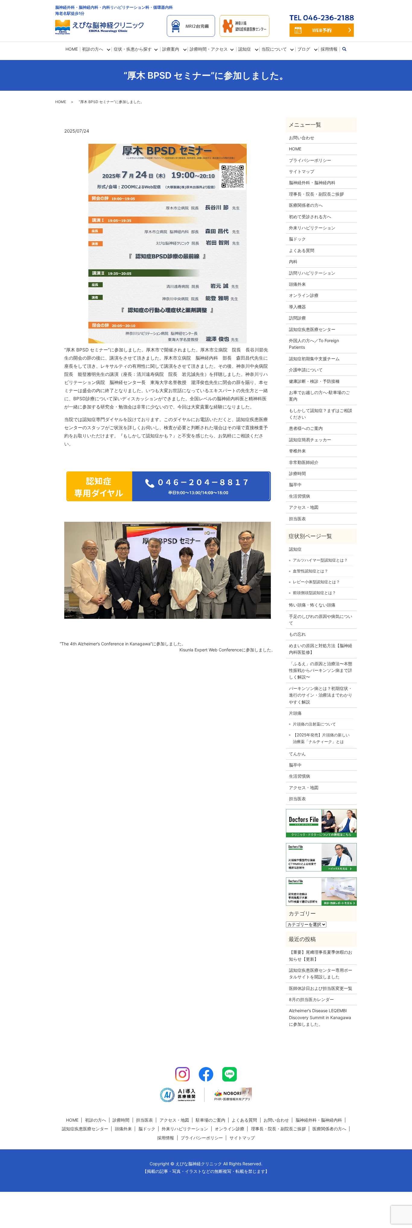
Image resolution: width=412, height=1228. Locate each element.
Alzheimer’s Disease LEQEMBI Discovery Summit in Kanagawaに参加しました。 (320, 1017)
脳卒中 (295, 484)
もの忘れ (297, 634)
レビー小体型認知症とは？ (316, 581)
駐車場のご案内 (210, 1120)
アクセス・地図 (304, 507)
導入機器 (297, 306)
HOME (71, 49)
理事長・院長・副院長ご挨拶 (316, 194)
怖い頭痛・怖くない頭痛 (312, 604)
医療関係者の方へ (306, 205)
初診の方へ (92, 49)
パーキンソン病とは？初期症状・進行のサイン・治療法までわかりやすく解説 (320, 695)
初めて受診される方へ (310, 216)
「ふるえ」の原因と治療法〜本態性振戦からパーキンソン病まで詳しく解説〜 (320, 670)
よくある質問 (301, 250)
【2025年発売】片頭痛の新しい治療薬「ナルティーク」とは (321, 738)
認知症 (295, 549)
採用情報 (329, 49)
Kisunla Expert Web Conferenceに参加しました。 (227, 649)
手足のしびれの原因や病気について (320, 619)
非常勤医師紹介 (304, 462)
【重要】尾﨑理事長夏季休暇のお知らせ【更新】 (320, 955)
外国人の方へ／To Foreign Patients (314, 344)
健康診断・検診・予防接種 (314, 381)
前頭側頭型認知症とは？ (314, 592)
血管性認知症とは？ (310, 570)
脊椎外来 (297, 450)
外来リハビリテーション (312, 227)
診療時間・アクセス (209, 49)
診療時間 (297, 473)
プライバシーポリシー (310, 160)
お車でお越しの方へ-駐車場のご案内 (319, 395)
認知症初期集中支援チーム (314, 358)
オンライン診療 (304, 295)
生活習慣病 (299, 496)
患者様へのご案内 (306, 428)
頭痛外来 (297, 284)
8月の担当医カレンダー (311, 999)
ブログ (303, 49)
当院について (274, 49)
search (348, 49)
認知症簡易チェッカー (310, 439)
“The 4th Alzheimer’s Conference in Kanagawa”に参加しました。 (123, 643)
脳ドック (297, 238)
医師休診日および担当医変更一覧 (320, 988)
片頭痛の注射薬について (314, 724)
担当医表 (297, 518)
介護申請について (306, 369)
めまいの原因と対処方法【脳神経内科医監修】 (320, 649)
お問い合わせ (301, 137)
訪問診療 (297, 317)
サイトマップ (301, 171)
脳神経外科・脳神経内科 (312, 182)
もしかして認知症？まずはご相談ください (320, 414)
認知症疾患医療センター (312, 329)
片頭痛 (295, 713)
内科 (293, 261)
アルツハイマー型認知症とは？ (320, 560)
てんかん (297, 753)
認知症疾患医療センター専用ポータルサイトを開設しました (320, 973)
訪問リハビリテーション (312, 273)
